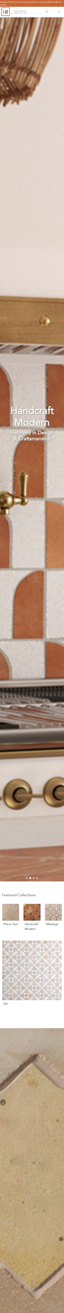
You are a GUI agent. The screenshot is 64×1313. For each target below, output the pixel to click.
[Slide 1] (27, 878)
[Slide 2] (30, 878)
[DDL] (13, 11)
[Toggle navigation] (47, 12)
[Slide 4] (37, 878)
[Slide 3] (34, 878)
